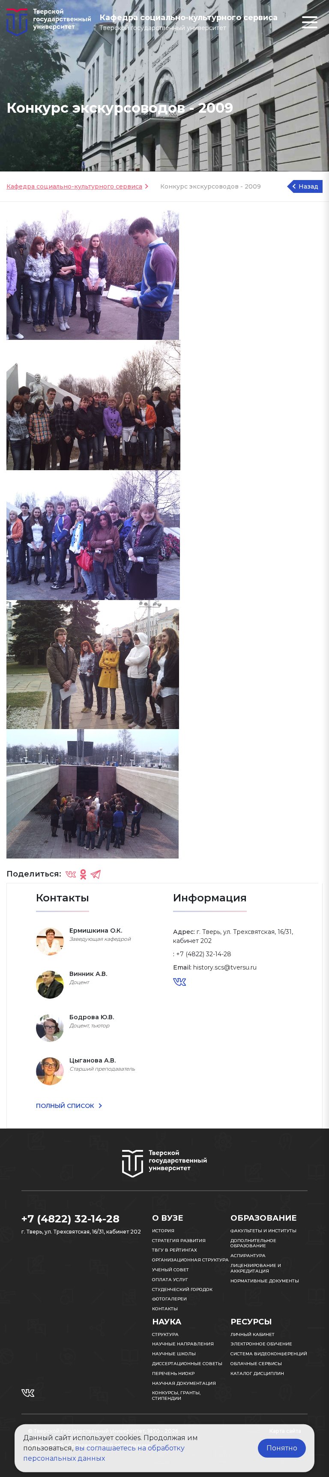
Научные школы (174, 1354)
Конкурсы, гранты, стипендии (176, 1395)
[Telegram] (95, 874)
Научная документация (184, 1383)
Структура (165, 1334)
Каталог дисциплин (257, 1373)
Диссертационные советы (187, 1363)
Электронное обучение (261, 1344)
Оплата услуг (170, 1279)
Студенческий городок (182, 1289)
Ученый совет (170, 1270)
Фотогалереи (169, 1299)
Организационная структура (190, 1260)
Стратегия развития (179, 1240)
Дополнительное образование (253, 1243)
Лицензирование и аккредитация (255, 1268)
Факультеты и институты (263, 1231)
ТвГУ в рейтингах (174, 1250)
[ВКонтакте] (71, 874)
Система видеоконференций (268, 1354)
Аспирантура (248, 1255)
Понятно (281, 1448)
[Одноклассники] (83, 874)
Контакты (165, 1309)
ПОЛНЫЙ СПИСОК (66, 1106)
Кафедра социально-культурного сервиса (74, 186)
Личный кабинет (252, 1334)
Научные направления (183, 1344)
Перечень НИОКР (173, 1373)
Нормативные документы (264, 1281)
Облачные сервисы (256, 1363)
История (163, 1231)
